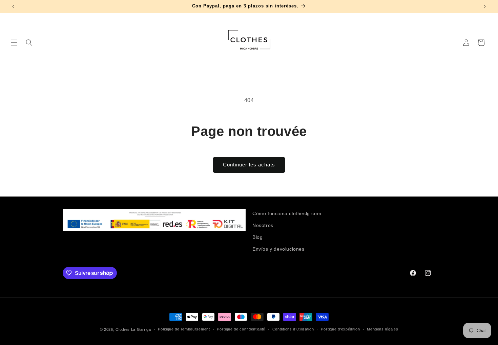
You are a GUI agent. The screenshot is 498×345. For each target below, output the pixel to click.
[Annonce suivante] (484, 6)
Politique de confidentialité (241, 329)
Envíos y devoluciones (278, 249)
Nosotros (262, 225)
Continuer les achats (249, 164)
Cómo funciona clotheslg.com (286, 213)
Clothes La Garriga (133, 329)
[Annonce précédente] (13, 6)
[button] (14, 42)
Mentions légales (382, 329)
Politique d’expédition (340, 329)
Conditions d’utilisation (293, 329)
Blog (257, 237)
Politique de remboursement (184, 329)
